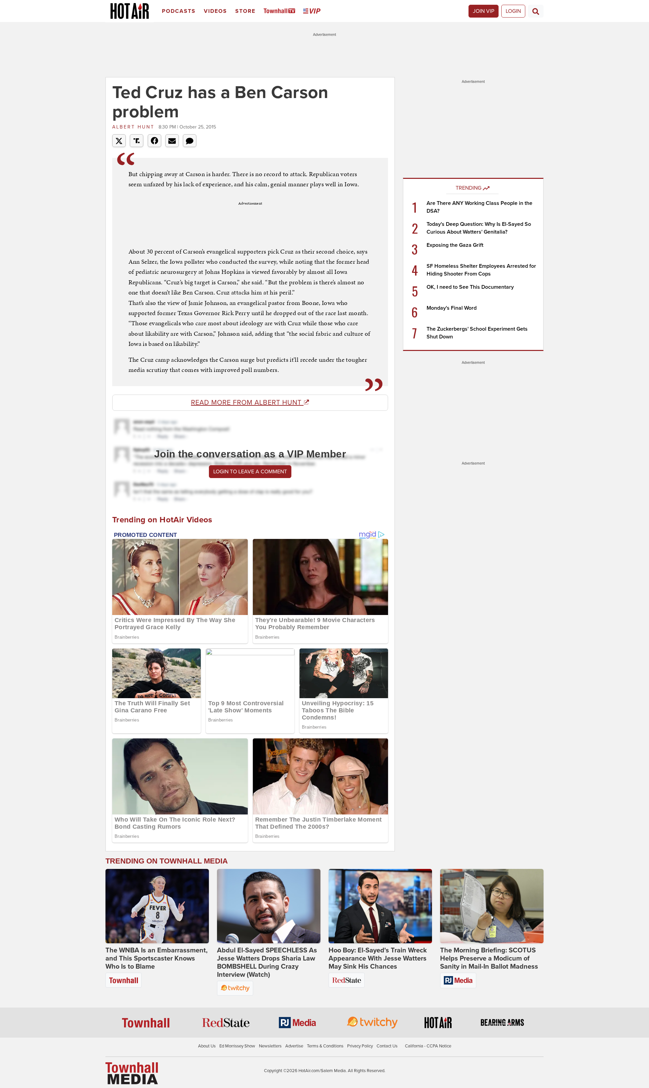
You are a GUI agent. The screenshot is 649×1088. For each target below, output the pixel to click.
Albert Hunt (134, 127)
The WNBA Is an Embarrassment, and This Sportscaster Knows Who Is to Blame (156, 958)
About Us (207, 1046)
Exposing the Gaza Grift (455, 245)
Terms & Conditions (325, 1046)
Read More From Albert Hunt (247, 403)
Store (245, 11)
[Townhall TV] (281, 11)
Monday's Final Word (452, 308)
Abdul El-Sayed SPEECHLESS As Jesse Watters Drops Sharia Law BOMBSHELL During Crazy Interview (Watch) (267, 962)
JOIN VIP (483, 11)
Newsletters (270, 1046)
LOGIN (513, 11)
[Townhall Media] (131, 1073)
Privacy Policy (360, 1046)
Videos (215, 11)
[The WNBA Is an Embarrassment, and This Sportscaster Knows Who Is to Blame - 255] (157, 906)
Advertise (294, 1046)
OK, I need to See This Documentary (470, 287)
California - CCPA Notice (428, 1046)
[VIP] (313, 11)
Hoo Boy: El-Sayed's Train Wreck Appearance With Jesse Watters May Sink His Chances (378, 958)
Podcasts (179, 11)
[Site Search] (536, 11)
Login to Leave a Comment (250, 471)
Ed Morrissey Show (237, 1046)
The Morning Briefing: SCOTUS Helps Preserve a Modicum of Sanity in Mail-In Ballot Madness (489, 958)
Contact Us (387, 1046)
